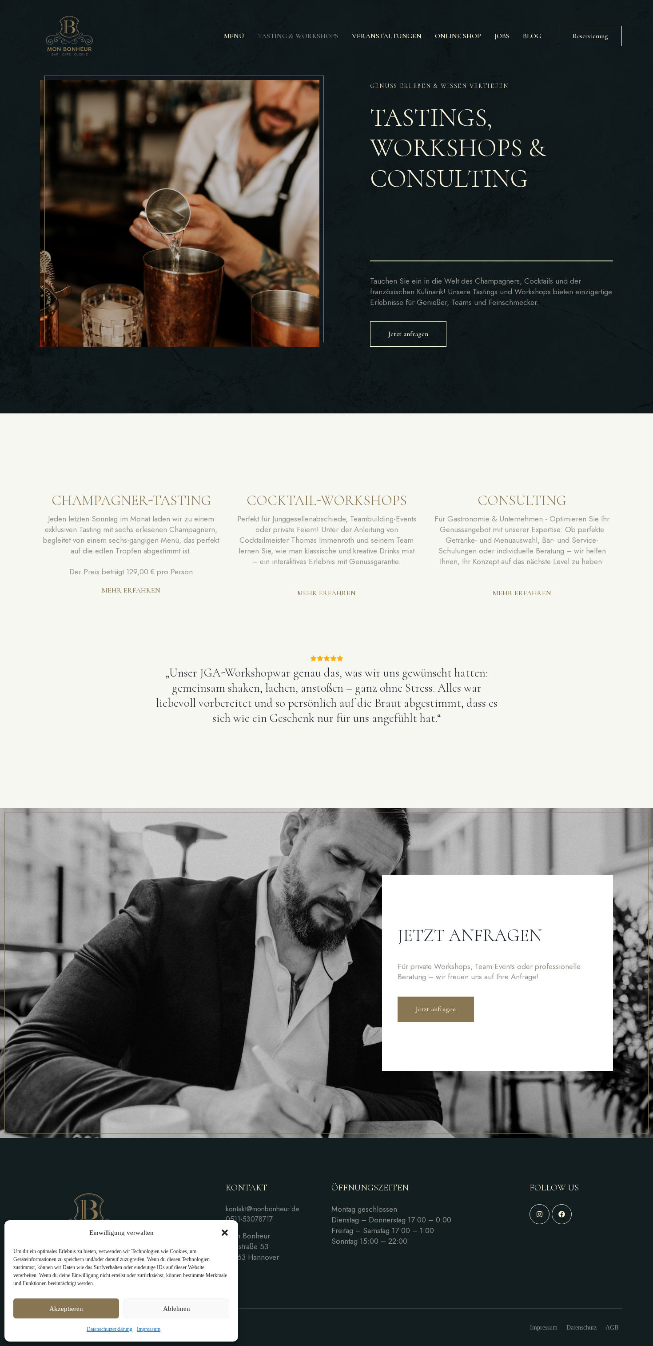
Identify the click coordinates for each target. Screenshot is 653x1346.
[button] (224, 1232)
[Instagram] (539, 1214)
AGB (611, 1327)
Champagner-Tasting (131, 500)
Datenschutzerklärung (109, 1329)
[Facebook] (562, 1214)
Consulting (522, 500)
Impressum (148, 1329)
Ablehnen (176, 1308)
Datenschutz (581, 1327)
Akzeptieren (66, 1308)
